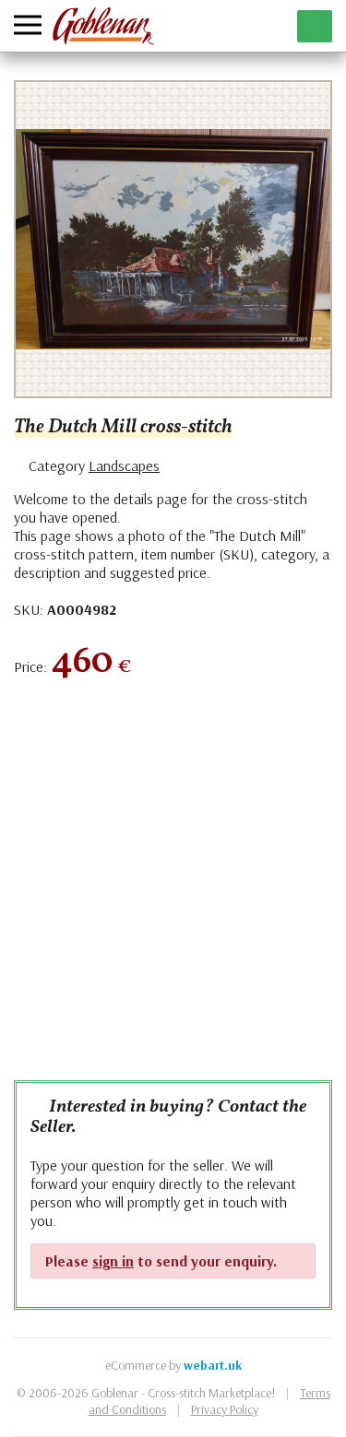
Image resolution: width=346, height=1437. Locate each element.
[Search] (229, 26)
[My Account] (268, 26)
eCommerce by (173, 1365)
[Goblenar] (103, 26)
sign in (113, 1261)
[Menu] (28, 25)
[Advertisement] (173, 889)
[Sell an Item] (314, 26)
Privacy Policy (224, 1409)
